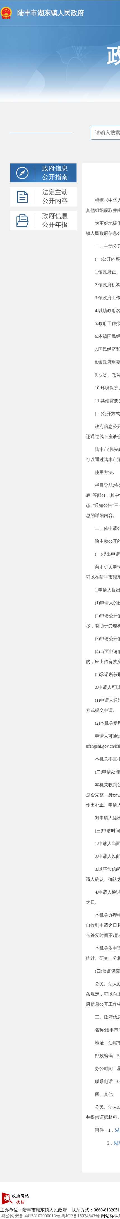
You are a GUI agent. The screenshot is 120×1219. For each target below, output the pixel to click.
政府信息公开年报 (55, 220)
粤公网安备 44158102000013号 (30, 1215)
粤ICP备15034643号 (80, 1215)
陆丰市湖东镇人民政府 (50, 13)
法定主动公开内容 (55, 196)
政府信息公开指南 (55, 173)
